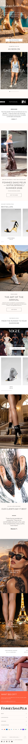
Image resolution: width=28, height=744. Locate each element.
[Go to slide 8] (16, 91)
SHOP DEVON (14, 309)
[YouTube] (12, 741)
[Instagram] (9, 741)
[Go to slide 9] (17, 91)
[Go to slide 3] (11, 91)
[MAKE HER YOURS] (14, 421)
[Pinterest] (6, 741)
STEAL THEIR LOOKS (17, 348)
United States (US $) (13, 737)
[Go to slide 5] (13, 91)
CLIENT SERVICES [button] (4, 717)
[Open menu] (2, 2)
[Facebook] (1, 741)
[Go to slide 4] (12, 91)
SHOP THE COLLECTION (14, 40)
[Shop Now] (14, 476)
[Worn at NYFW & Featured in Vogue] (14, 620)
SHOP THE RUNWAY (14, 195)
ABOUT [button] (2, 713)
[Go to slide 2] (10, 91)
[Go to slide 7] (15, 91)
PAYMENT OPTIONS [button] (5, 725)
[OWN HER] (14, 566)
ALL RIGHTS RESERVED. (17, 739)
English (4, 737)
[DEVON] (11, 371)
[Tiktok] (4, 741)
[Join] (26, 701)
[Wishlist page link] (24, 2)
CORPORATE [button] (3, 721)
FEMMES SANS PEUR (6, 739)
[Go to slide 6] (14, 91)
